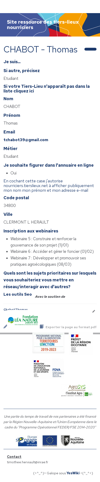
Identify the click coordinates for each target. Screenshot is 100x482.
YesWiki (73, 473)
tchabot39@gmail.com (25, 139)
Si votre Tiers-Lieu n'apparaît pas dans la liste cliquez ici (46, 89)
